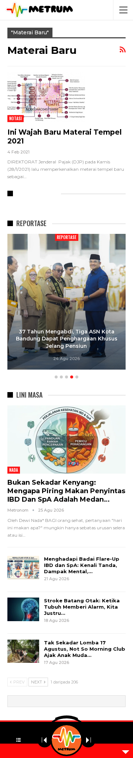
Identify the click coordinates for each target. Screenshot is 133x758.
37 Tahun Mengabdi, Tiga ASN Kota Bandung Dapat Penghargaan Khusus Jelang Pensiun (66, 339)
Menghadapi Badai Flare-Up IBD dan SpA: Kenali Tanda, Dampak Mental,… (81, 565)
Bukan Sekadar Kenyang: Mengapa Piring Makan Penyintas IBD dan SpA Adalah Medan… (66, 490)
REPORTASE (66, 237)
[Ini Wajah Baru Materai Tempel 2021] (46, 97)
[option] (66, 303)
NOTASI (15, 118)
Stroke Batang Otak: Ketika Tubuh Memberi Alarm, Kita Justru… (82, 607)
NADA (13, 470)
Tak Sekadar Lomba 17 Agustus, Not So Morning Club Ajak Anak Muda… (84, 649)
